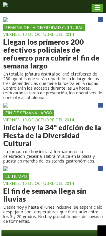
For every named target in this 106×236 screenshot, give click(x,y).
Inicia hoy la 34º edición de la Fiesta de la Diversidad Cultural (52, 135)
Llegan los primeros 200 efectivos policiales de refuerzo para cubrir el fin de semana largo (51, 54)
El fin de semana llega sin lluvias (44, 195)
